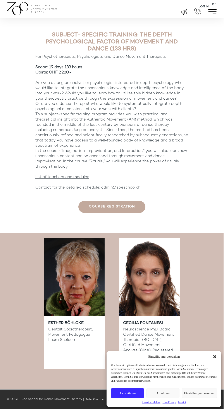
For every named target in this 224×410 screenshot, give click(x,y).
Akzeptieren (127, 393)
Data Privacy (169, 402)
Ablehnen (163, 393)
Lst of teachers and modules (62, 177)
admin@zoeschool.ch (120, 187)
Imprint (182, 402)
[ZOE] (33, 14)
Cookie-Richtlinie (151, 402)
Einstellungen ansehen (199, 393)
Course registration (112, 207)
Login (204, 6)
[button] (215, 356)
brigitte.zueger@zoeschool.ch (183, 12)
